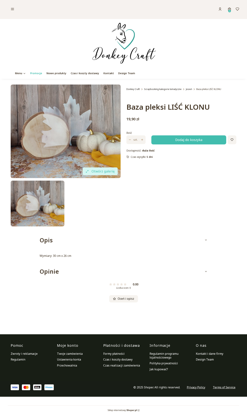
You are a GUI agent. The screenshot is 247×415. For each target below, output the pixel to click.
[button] (37, 9)
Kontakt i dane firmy (209, 354)
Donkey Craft (133, 89)
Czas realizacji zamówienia (121, 365)
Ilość (129, 132)
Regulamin (18, 359)
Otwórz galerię (103, 171)
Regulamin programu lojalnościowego (164, 355)
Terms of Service (224, 387)
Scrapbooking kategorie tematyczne (163, 89)
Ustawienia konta (69, 359)
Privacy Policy (196, 387)
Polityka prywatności (164, 363)
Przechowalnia (67, 365)
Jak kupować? (159, 369)
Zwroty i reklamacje (24, 354)
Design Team (205, 359)
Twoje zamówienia (70, 354)
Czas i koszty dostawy (118, 359)
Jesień (189, 89)
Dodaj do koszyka (188, 140)
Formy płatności (114, 354)
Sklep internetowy (122, 410)
